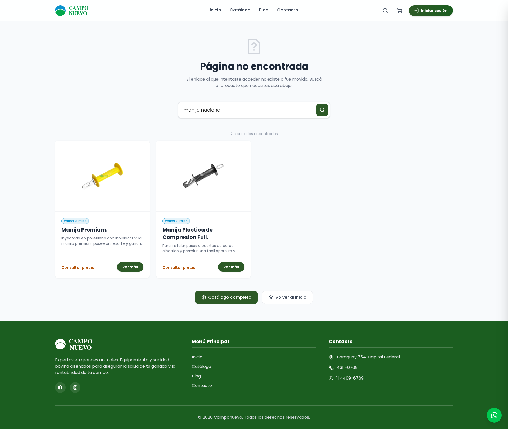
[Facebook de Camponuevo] (60, 387)
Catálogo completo (229, 297)
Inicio (215, 10)
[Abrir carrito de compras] (399, 11)
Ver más (130, 267)
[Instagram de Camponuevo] (75, 387)
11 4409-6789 (350, 378)
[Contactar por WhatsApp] (494, 415)
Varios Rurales (75, 221)
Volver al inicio (290, 297)
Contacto (287, 10)
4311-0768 (347, 368)
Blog (264, 10)
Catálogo (240, 10)
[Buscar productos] (385, 11)
